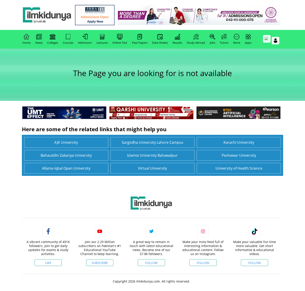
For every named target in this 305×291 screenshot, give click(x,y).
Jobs (212, 43)
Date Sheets (160, 43)
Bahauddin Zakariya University (66, 155)
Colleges (52, 43)
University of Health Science (238, 168)
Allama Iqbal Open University (66, 168)
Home (26, 43)
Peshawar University (239, 155)
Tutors (224, 43)
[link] (95, 15)
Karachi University (239, 142)
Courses (68, 43)
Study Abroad (196, 43)
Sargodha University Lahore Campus (152, 142)
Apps (248, 43)
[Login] (275, 40)
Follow (151, 263)
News (39, 43)
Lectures (102, 43)
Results (177, 43)
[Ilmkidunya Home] (46, 15)
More (236, 43)
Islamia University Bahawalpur (152, 155)
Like (48, 263)
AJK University (66, 142)
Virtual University (152, 168)
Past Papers (140, 43)
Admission (85, 43)
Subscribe (100, 263)
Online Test (119, 43)
